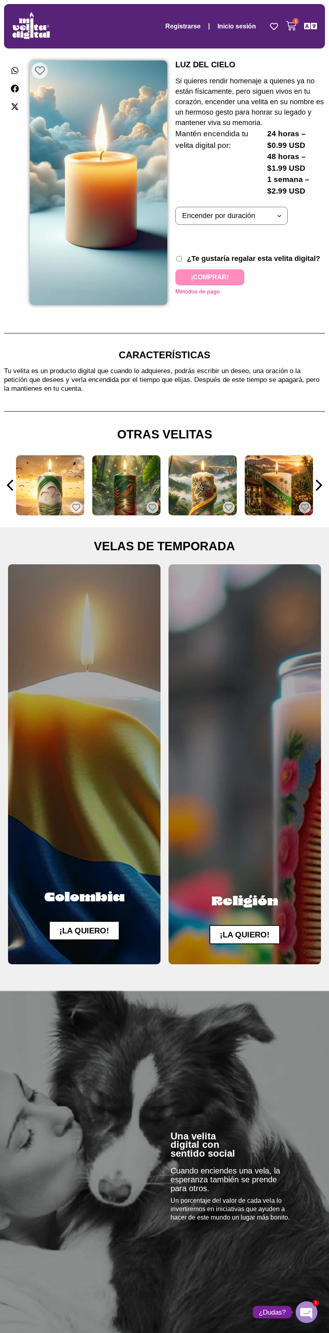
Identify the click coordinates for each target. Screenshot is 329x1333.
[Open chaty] (306, 1312)
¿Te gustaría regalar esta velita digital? (253, 258)
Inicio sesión (236, 26)
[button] (15, 70)
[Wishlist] (274, 26)
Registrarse (183, 26)
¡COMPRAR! (210, 277)
